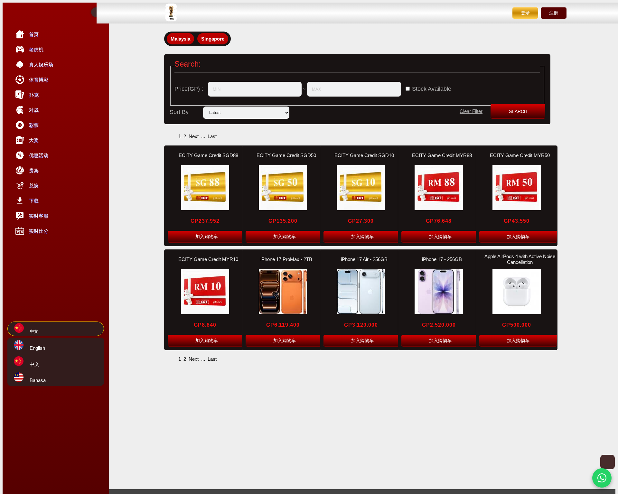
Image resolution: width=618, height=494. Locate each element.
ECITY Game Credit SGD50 (286, 155)
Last (212, 136)
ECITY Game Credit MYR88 (442, 155)
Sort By (179, 112)
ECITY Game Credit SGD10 (364, 155)
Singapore (212, 39)
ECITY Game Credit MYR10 (208, 259)
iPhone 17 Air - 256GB (364, 259)
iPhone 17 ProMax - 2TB (286, 259)
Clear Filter (471, 111)
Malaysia (180, 39)
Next (194, 136)
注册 (553, 12)
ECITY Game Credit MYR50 (520, 155)
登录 (525, 12)
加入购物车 (206, 236)
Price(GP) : (188, 89)
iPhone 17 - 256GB (442, 259)
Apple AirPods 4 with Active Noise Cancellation (519, 259)
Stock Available (431, 89)
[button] (602, 478)
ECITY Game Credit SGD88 (208, 155)
